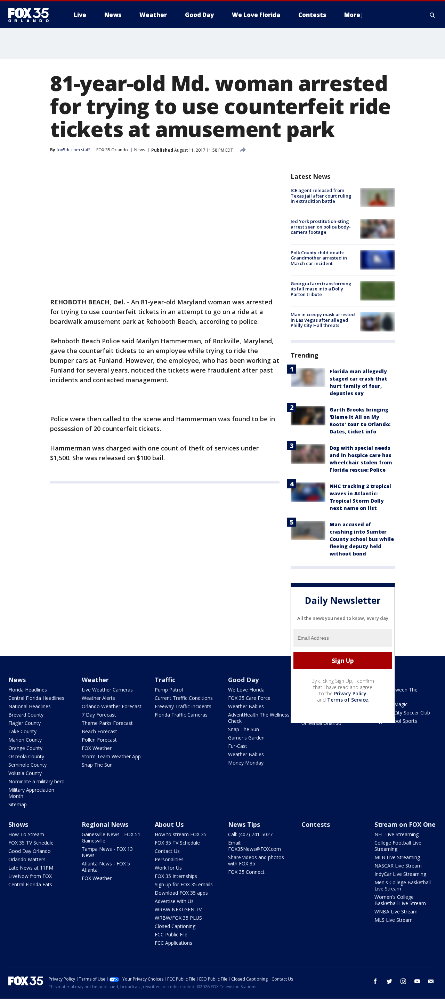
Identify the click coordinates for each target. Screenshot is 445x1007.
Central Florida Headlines (36, 698)
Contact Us (167, 851)
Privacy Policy (350, 693)
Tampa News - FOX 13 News (107, 852)
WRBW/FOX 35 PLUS (178, 917)
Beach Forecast (99, 731)
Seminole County (27, 764)
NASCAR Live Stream (398, 865)
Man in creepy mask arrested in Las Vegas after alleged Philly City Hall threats (323, 319)
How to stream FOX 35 (181, 834)
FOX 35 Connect (246, 872)
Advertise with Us (174, 901)
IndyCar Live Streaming (400, 874)
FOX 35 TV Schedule (31, 842)
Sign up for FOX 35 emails (184, 884)
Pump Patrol (169, 689)
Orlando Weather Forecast (111, 706)
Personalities (169, 859)
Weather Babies (246, 706)
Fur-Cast (237, 746)
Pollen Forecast (99, 739)
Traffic (165, 680)
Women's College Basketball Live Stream (400, 900)
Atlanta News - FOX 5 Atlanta (106, 866)
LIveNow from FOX (30, 876)
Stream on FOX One (405, 824)
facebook (375, 981)
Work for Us (168, 867)
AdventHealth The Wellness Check (259, 717)
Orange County (25, 748)
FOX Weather (97, 748)
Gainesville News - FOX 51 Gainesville (111, 837)
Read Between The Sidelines (396, 692)
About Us (169, 824)
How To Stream (26, 834)
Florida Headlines (27, 689)
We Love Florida (246, 689)
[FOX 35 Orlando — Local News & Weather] (31, 15)
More (352, 15)
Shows (18, 824)
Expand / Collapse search (432, 15)
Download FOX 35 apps (181, 892)
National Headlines (29, 706)
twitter (389, 981)
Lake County (22, 731)
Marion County (25, 739)
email (431, 981)
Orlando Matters (27, 859)
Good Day (243, 680)
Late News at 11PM (30, 867)
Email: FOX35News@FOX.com (254, 845)
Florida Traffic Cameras (181, 714)
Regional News (105, 824)
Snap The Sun (97, 764)
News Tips (244, 824)
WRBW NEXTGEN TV (178, 909)
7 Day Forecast (99, 714)
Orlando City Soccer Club (402, 712)
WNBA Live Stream (396, 911)
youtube (417, 981)
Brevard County (25, 714)
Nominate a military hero (36, 781)
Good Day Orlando (29, 851)
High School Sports (395, 721)
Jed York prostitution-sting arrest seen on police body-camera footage (321, 226)
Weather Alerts (98, 698)
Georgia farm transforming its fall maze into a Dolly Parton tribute (321, 288)
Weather (95, 680)
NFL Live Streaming (396, 834)
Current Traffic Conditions (184, 698)
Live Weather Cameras (107, 689)
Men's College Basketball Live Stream (402, 885)
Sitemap (17, 804)
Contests (315, 824)
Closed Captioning (175, 926)
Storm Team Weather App (111, 756)
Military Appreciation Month (31, 792)
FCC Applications (173, 943)
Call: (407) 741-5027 (250, 834)
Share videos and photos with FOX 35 (256, 860)
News (139, 150)
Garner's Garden (246, 737)
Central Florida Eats (30, 884)
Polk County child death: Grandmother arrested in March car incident (319, 257)
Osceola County (26, 756)
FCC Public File (171, 934)
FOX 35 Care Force (249, 698)
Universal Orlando (321, 723)
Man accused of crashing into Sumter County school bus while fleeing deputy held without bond (362, 539)
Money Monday (246, 762)
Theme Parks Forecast (107, 723)
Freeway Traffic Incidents (183, 706)
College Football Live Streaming (397, 845)
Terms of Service (347, 699)
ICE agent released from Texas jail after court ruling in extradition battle (321, 195)
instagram (403, 981)
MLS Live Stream (393, 920)
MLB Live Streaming (397, 857)
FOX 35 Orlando (112, 150)
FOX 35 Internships (176, 876)
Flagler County (24, 723)
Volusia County (25, 773)
